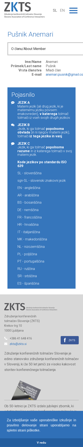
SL (55, 10)
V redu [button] (41, 442)
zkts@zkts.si (18, 344)
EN (62, 10)
